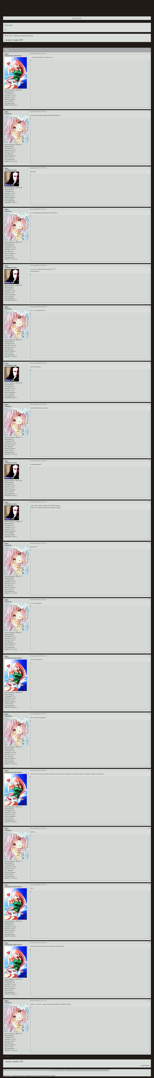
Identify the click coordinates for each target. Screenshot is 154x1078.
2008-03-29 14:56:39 (41, 404)
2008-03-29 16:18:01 (41, 884)
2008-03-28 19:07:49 (41, 265)
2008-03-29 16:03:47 (41, 543)
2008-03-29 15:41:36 (41, 502)
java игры (52, 1075)
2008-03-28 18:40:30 (41, 111)
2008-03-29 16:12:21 (41, 656)
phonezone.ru (7, 1075)
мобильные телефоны (18, 1075)
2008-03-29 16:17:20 (41, 828)
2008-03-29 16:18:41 (41, 942)
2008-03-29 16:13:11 (41, 713)
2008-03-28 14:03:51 (41, 53)
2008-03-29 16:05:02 (41, 599)
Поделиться (33, 53)
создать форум (145, 1065)
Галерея (15, 40)
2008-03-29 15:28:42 (41, 460)
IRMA (6, 112)
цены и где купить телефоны (40, 1075)
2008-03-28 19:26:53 (41, 363)
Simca (6, 54)
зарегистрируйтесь (27, 35)
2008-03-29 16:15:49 (41, 770)
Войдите (16, 35)
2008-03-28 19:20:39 (41, 306)
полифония (28, 1075)
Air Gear (8, 40)
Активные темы (76, 18)
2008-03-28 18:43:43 (41, 167)
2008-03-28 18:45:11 (41, 209)
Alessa (6, 168)
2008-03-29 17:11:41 (41, 1000)
